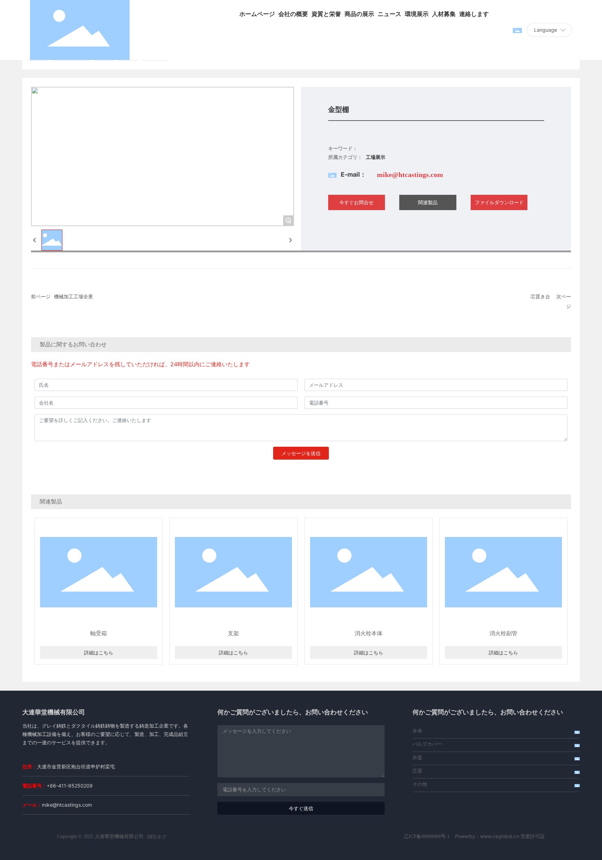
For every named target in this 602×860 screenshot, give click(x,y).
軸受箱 (98, 633)
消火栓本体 (369, 633)
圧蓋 (417, 771)
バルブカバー (427, 744)
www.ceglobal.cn (499, 836)
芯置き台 (540, 296)
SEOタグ (157, 836)
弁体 (417, 731)
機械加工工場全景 (73, 296)
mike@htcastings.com (410, 174)
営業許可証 (532, 836)
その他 (419, 784)
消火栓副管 (503, 633)
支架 (233, 633)
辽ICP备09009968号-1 (427, 836)
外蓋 (417, 757)
